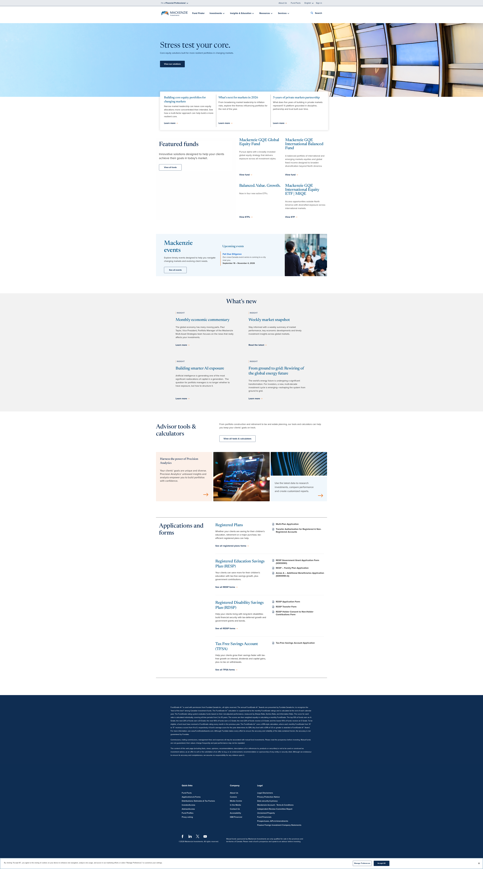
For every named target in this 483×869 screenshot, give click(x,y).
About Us (283, 3)
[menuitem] (198, 13)
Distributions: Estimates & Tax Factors (198, 801)
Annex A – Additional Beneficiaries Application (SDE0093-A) (300, 574)
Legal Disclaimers (265, 793)
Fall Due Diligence (232, 254)
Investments (216, 13)
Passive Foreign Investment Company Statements (279, 825)
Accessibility (235, 813)
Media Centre (236, 801)
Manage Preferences (362, 863)
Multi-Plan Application (287, 524)
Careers (233, 797)
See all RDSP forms (225, 628)
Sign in (319, 3)
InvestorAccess (188, 805)
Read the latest (256, 345)
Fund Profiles (187, 813)
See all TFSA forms (225, 669)
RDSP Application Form (288, 601)
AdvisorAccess (188, 809)
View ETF (290, 217)
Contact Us (235, 809)
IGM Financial (236, 817)
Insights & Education (240, 13)
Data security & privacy (267, 801)
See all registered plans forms (230, 545)
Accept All (381, 863)
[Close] (479, 863)
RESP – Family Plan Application (292, 568)
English (308, 3)
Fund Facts (295, 3)
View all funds (170, 167)
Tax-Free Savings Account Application (295, 643)
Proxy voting (187, 817)
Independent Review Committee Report (274, 809)
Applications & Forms (191, 797)
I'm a (173, 3)
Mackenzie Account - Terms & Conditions (275, 805)
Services (282, 13)
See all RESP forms (225, 587)
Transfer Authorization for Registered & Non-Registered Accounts (298, 530)
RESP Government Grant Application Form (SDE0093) (297, 562)
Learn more (169, 123)
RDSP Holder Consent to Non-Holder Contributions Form (294, 613)
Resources (264, 13)
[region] (241, 863)
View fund (244, 174)
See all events (175, 270)
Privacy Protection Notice (268, 797)
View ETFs (244, 217)
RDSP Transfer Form (286, 606)
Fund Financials (264, 817)
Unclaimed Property (266, 813)
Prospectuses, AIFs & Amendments (272, 821)
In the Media (235, 805)
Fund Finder (198, 13)
